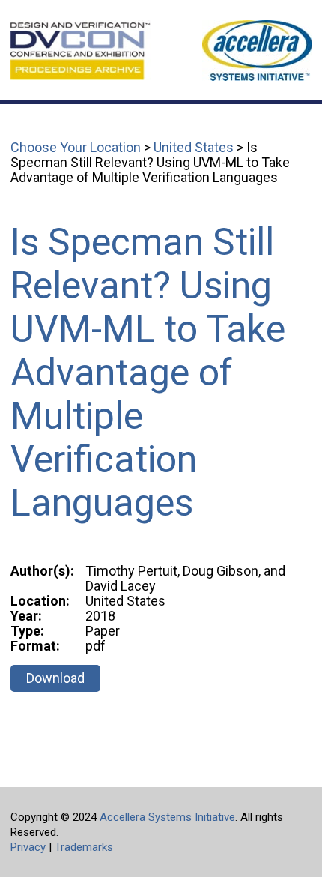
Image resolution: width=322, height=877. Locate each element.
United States (194, 147)
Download (55, 678)
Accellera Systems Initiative (167, 817)
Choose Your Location (75, 147)
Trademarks (84, 847)
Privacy (28, 847)
